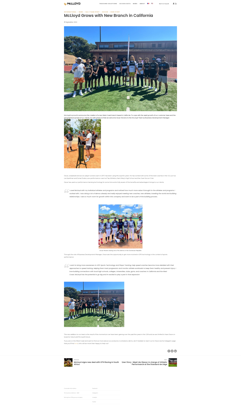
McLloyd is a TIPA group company (73, 397)
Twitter (94, 401)
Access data (125, 4)
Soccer (105, 12)
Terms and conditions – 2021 (71, 393)
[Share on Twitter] (172, 351)
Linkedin (94, 397)
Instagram (95, 393)
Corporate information (70, 388)
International (70, 12)
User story (115, 12)
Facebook (94, 388)
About (142, 4)
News (135, 4)
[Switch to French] (148, 3)
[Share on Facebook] (168, 351)
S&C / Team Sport (92, 12)
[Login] (173, 4)
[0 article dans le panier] (175, 3)
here (76, 343)
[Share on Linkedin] (175, 351)
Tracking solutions (108, 4)
